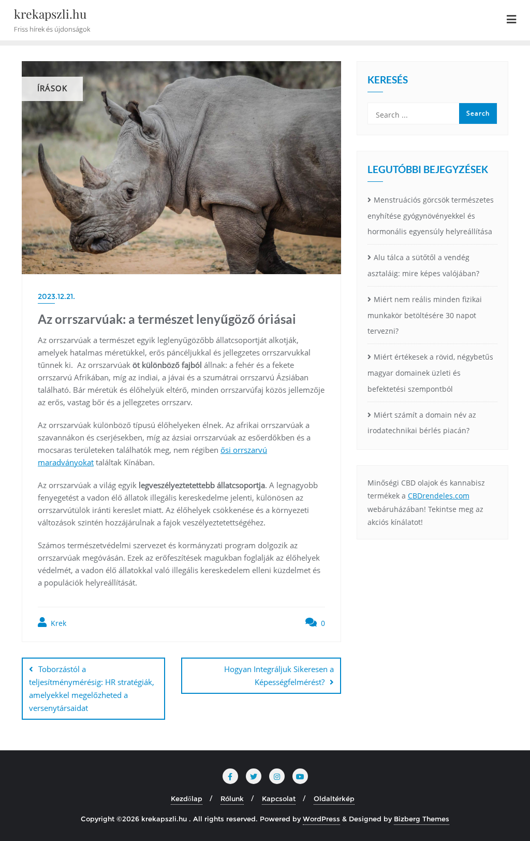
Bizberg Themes (421, 819)
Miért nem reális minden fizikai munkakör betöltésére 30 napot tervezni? (424, 315)
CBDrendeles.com (438, 496)
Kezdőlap (186, 798)
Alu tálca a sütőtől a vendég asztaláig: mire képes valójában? (423, 265)
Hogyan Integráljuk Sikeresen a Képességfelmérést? (279, 675)
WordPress (321, 819)
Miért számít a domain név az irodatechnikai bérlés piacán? (421, 423)
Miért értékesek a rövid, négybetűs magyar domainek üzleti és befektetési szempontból (430, 373)
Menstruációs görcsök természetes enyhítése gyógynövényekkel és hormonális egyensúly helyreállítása (430, 216)
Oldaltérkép (334, 798)
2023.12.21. (56, 296)
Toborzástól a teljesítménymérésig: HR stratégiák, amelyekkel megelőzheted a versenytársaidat (91, 689)
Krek (57, 623)
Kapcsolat (279, 798)
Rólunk (232, 798)
